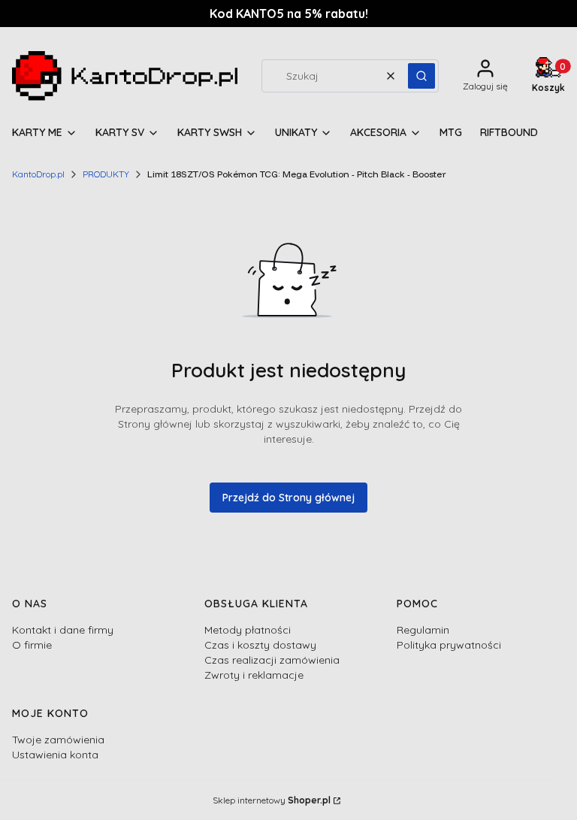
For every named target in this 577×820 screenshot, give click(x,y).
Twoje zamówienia (58, 739)
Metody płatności (247, 630)
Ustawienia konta (55, 754)
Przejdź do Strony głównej (288, 497)
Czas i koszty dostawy (260, 645)
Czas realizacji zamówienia (272, 660)
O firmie (32, 645)
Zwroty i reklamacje (254, 675)
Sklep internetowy (272, 800)
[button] (421, 76)
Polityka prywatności (449, 645)
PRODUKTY (106, 174)
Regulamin (423, 630)
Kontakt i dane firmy (62, 630)
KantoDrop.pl (38, 174)
